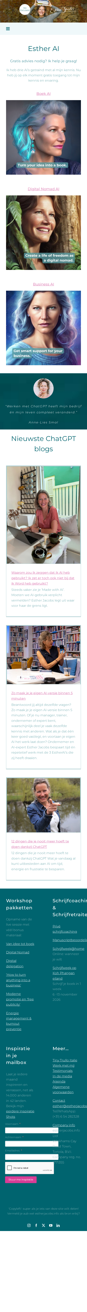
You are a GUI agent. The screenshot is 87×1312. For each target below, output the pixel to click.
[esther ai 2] (43, 102)
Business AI (43, 284)
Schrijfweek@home (68, 973)
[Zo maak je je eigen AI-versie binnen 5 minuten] (43, 679)
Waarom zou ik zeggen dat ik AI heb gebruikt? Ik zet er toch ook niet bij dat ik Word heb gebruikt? (42, 602)
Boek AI (43, 93)
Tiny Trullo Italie (65, 1084)
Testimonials (63, 1095)
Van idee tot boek (20, 968)
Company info (64, 1149)
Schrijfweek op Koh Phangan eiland (64, 997)
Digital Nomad (17, 976)
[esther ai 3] (43, 292)
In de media (62, 1100)
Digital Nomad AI (43, 189)
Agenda (59, 1106)
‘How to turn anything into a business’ (18, 1004)
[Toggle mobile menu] (8, 29)
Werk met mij (63, 1090)
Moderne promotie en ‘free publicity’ (20, 1023)
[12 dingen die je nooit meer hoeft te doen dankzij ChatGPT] (43, 829)
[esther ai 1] (43, 197)
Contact (59, 1125)
